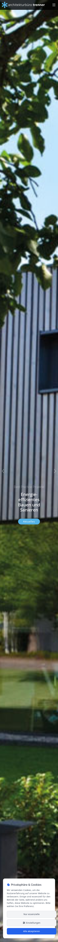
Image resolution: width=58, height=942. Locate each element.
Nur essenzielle (32, 914)
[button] (3, 471)
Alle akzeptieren (31, 931)
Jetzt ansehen (29, 520)
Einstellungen (32, 922)
